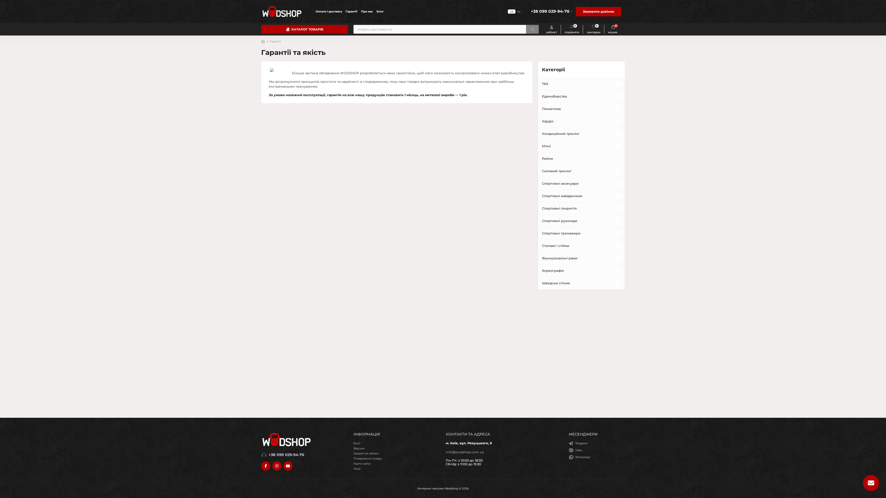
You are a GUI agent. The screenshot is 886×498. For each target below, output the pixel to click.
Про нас (367, 11)
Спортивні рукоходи (559, 221)
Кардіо (548, 121)
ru (518, 11)
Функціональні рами (560, 258)
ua (511, 11)
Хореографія (553, 271)
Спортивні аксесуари (560, 183)
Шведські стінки (556, 283)
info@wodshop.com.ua (465, 452)
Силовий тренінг (557, 171)
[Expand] (618, 84)
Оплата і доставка (329, 11)
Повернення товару (367, 458)
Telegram (581, 443)
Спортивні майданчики (562, 196)
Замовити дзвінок (598, 11)
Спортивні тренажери (561, 233)
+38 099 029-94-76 (286, 455)
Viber (578, 450)
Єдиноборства (554, 96)
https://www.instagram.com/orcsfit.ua (276, 466)
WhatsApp (582, 457)
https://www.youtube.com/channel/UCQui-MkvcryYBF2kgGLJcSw (288, 466)
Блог (380, 11)
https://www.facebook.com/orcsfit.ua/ (265, 466)
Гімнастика (551, 109)
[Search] (532, 29)
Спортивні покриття (559, 208)
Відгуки (359, 448)
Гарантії (351, 11)
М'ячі (546, 146)
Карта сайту (362, 463)
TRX (545, 84)
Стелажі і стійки (555, 246)
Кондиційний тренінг (561, 134)
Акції (356, 468)
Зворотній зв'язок (366, 453)
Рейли (547, 159)
